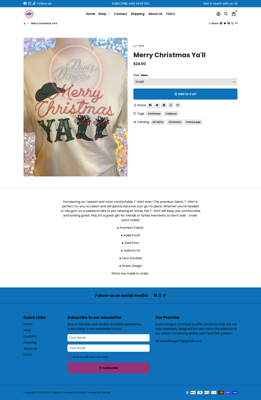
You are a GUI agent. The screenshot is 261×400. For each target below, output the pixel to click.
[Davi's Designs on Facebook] (25, 3)
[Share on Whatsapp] (232, 23)
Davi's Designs (53, 392)
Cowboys (171, 113)
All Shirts (157, 121)
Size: (140, 75)
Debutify (106, 392)
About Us (155, 14)
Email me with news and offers (90, 357)
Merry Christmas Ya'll (44, 23)
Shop (104, 14)
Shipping (137, 14)
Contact (120, 14)
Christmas (154, 113)
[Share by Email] (236, 23)
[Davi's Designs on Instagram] (29, 3)
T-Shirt (138, 45)
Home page (193, 121)
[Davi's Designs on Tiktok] (34, 3)
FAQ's (170, 14)
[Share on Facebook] (221, 23)
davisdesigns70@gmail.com (178, 341)
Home (90, 14)
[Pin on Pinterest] (229, 23)
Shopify (81, 392)
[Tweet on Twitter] (225, 23)
